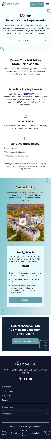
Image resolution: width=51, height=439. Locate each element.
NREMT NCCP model (31, 94)
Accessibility (35, 433)
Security (14, 433)
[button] (25, 40)
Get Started (37, 4)
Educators (6, 400)
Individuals (6, 396)
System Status (47, 433)
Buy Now (25, 300)
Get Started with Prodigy (25, 341)
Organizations (7, 391)
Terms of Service (25, 433)
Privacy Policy (4, 433)
